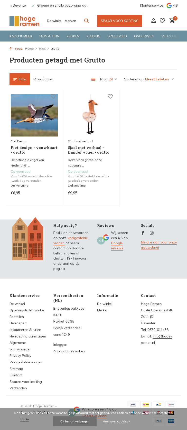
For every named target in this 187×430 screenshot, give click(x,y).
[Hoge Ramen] (24, 21)
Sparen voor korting (25, 381)
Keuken (73, 36)
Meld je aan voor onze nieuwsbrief (159, 245)
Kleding (93, 36)
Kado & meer (20, 36)
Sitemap (16, 369)
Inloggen (60, 344)
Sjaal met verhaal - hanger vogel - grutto (88, 150)
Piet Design (19, 141)
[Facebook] (143, 233)
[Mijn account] (153, 21)
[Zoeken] (86, 20)
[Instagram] (152, 233)
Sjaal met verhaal (80, 141)
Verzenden (18, 388)
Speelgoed (117, 36)
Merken (70, 21)
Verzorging (172, 36)
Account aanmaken (69, 351)
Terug (18, 48)
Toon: (103, 79)
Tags (42, 48)
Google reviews (117, 245)
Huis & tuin (49, 36)
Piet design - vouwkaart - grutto (34, 150)
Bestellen (16, 317)
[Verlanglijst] (162, 20)
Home (29, 48)
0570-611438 (158, 329)
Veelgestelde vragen (25, 362)
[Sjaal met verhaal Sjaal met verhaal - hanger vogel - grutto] (91, 115)
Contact (15, 375)
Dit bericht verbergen (74, 421)
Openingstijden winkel (27, 310)
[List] (93, 79)
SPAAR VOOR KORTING (120, 21)
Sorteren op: (134, 79)
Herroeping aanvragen (27, 336)
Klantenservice (151, 5)
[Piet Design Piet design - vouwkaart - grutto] (34, 115)
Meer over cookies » (116, 421)
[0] (171, 21)
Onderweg (144, 36)
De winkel (54, 21)
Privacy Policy (20, 355)
